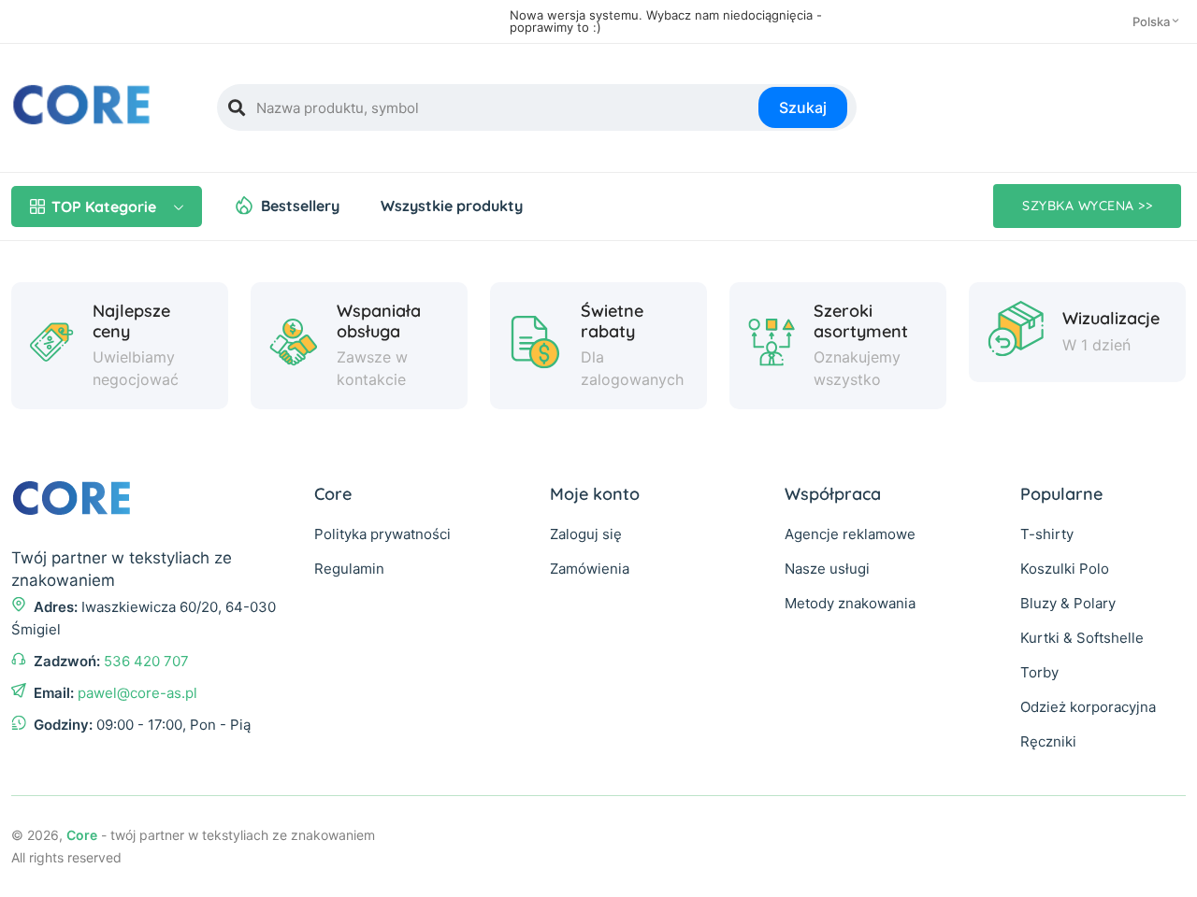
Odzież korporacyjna (1088, 707)
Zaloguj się (586, 534)
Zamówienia (589, 568)
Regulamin (349, 568)
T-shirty (1047, 534)
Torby (1039, 672)
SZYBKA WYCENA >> (1087, 205)
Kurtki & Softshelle (1082, 638)
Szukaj (803, 107)
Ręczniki (1048, 741)
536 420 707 (146, 661)
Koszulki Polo (1064, 568)
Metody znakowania (850, 603)
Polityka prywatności (382, 534)
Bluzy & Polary (1068, 603)
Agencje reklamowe (850, 534)
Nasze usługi (827, 568)
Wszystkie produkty (452, 205)
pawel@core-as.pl (137, 693)
